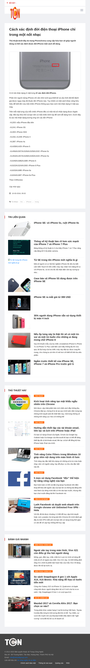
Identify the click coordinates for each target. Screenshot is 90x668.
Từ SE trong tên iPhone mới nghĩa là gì (56, 260)
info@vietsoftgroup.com (19, 657)
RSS (67, 663)
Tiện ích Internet (41, 499)
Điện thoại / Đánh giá (43, 545)
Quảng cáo (59, 663)
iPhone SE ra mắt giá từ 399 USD (52, 297)
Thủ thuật (39, 396)
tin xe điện (32, 660)
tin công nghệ (22, 660)
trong (37, 202)
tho (21, 202)
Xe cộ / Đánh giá (41, 598)
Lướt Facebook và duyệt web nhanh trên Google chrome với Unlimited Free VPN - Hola (56, 507)
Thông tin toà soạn (45, 663)
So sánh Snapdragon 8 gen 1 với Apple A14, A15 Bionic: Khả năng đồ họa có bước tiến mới (58, 580)
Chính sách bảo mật (28, 663)
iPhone (28, 202)
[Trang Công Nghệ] (13, 642)
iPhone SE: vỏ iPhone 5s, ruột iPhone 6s (56, 223)
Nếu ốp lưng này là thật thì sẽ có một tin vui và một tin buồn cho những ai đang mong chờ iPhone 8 (56, 337)
